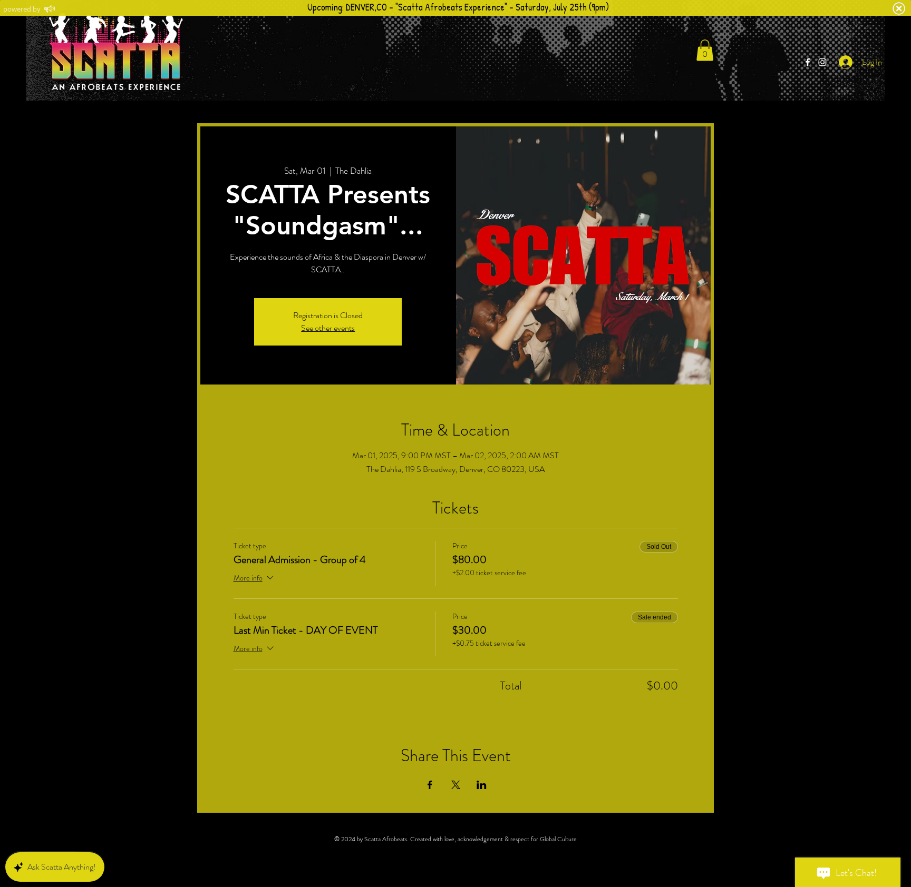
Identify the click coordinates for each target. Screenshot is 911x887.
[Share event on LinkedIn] (482, 785)
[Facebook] (807, 62)
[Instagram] (822, 62)
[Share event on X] (456, 785)
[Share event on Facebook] (430, 785)
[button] (705, 50)
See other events (328, 328)
